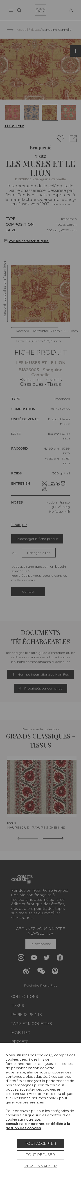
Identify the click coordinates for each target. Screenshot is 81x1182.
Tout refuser (40, 1155)
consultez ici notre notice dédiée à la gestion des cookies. (38, 1126)
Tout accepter (40, 1143)
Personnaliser (40, 1166)
